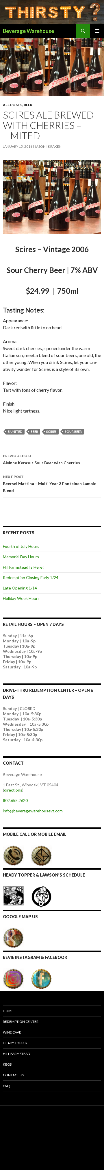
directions (13, 790)
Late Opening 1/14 (20, 587)
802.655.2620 (15, 800)
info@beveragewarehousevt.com (33, 810)
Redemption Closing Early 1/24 (30, 577)
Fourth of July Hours (21, 546)
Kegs (7, 1064)
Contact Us (13, 1075)
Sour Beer (73, 431)
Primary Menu (97, 31)
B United (15, 431)
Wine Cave (12, 1032)
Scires (51, 431)
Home (8, 1011)
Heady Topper (15, 1043)
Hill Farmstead (16, 1053)
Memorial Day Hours (21, 556)
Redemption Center (20, 1021)
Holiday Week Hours (21, 598)
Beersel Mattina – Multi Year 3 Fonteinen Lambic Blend (49, 483)
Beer (28, 105)
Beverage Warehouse (28, 31)
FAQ (6, 1086)
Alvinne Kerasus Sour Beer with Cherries (41, 459)
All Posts (12, 105)
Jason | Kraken (48, 146)
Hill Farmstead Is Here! (23, 567)
